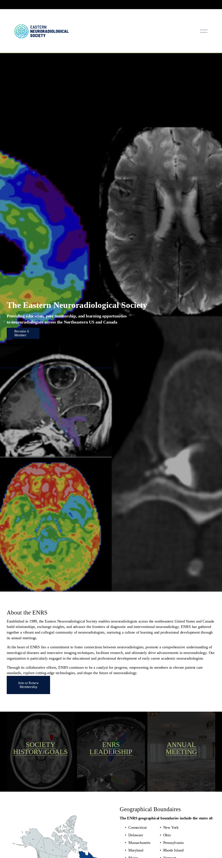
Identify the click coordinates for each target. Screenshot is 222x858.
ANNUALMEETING (181, 748)
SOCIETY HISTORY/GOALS (40, 748)
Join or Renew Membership (28, 685)
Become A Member (21, 333)
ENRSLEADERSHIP (111, 748)
